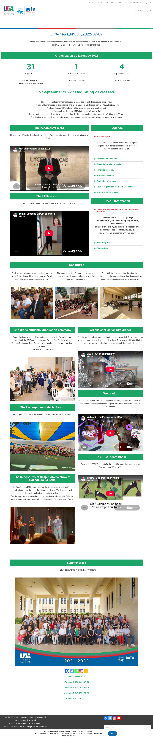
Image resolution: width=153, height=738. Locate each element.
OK (112, 733)
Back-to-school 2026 (76, 677)
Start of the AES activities (108, 192)
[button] (107, 2)
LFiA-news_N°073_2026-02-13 (76, 693)
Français (138, 11)
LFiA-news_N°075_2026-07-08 (76, 682)
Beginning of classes (106, 181)
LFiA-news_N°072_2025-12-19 (76, 698)
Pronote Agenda (104, 136)
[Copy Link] (86, 671)
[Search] (148, 727)
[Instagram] (81, 671)
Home (91, 3)
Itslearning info (103, 243)
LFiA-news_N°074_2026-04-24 (76, 687)
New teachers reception (107, 159)
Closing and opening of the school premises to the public (118, 210)
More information (69, 736)
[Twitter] (72, 671)
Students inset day (105, 176)
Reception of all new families (109, 164)
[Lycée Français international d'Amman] (20, 10)
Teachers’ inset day (105, 170)
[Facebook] (67, 671)
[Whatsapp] (76, 671)
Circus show (102, 248)
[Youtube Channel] (119, 718)
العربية (148, 11)
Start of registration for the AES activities (115, 187)
